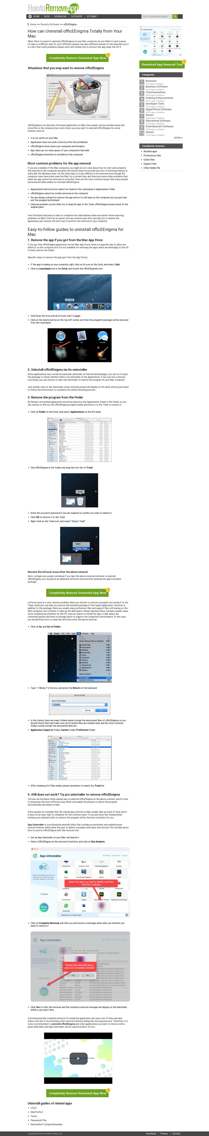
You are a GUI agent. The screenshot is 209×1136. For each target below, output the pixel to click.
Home (33, 24)
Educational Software (158, 120)
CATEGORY (76, 16)
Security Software (50, 24)
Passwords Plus (39, 1120)
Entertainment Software (160, 126)
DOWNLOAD (60, 16)
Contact (176, 1133)
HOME (36, 16)
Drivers (150, 115)
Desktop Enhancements (159, 97)
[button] (79, 1059)
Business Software (157, 86)
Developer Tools (155, 103)
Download (151, 1133)
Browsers (151, 80)
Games (150, 132)
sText (34, 1108)
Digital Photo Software (158, 109)
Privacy (164, 1133)
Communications (155, 92)
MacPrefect (37, 1112)
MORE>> (178, 137)
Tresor (34, 1116)
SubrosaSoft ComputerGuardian (46, 1124)
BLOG (47, 16)
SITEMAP (92, 16)
